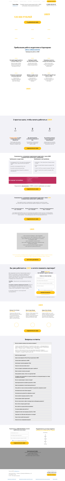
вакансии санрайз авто (12, 479)
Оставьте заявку (13, 137)
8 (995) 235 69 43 (51, 4)
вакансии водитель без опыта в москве (43, 479)
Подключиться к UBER (32, 22)
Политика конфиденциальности (45, 294)
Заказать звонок (51, 1)
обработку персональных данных (22, 440)
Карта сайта (55, 479)
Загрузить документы (32, 259)
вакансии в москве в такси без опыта (26, 479)
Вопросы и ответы (36, 1)
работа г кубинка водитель (32, 49)
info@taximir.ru (15, 5)
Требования (16, 1)
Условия (10, 1)
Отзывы (43, 1)
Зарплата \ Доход (23, 1)
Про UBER (30, 1)
